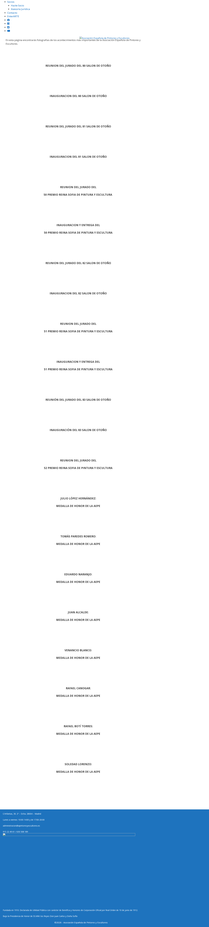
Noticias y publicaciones (89, 44)
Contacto (12, 12)
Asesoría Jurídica (20, 9)
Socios (10, 1)
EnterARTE (13, 16)
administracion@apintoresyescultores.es (21, 825)
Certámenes (41, 44)
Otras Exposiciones (62, 44)
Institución (25, 44)
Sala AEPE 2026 (130, 44)
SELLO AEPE (112, 44)
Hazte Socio (17, 5)
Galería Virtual (150, 44)
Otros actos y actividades (175, 44)
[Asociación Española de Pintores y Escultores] (104, 38)
